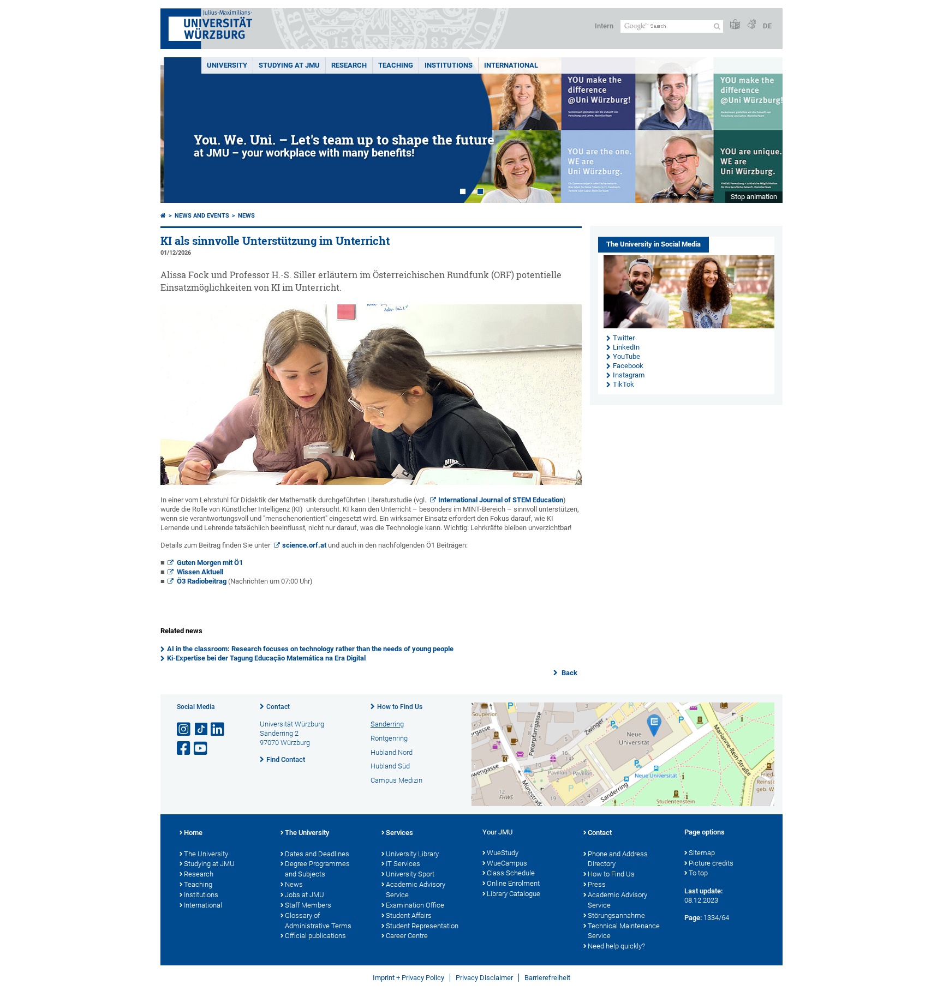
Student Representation (422, 926)
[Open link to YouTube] (201, 748)
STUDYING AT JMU (289, 65)
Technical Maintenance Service (624, 931)
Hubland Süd (390, 766)
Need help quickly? (616, 946)
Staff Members (308, 905)
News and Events (202, 215)
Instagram (628, 375)
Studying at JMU (209, 864)
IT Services (403, 864)
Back (568, 673)
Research (198, 874)
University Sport (410, 874)
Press (597, 884)
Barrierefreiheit (547, 978)
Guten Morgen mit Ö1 (210, 562)
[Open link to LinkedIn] (218, 729)
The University (206, 854)
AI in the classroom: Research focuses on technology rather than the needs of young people (310, 649)
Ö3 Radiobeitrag (201, 581)
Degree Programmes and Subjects (317, 869)
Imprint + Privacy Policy (408, 978)
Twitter (624, 338)
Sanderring (387, 724)
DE (767, 26)
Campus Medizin (396, 780)
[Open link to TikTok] (201, 729)
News (246, 215)
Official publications (315, 936)
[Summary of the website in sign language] (751, 25)
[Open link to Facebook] (184, 748)
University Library (412, 854)
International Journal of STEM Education (500, 500)
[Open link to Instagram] (184, 729)
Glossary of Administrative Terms (318, 920)
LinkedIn (626, 347)
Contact (278, 707)
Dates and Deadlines (317, 854)
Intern (604, 26)
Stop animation (754, 197)
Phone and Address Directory (618, 859)
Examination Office (415, 905)
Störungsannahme (616, 915)
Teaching (395, 65)
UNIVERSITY (227, 65)
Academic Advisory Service (415, 889)
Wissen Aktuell (200, 572)
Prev (179, 130)
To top (698, 873)
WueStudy (502, 853)
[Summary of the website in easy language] (735, 25)
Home (193, 832)
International (511, 65)
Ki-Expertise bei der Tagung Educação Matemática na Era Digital (266, 658)
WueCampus (507, 863)
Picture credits (711, 863)
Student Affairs (409, 915)
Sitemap (702, 853)
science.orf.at (304, 545)
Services (399, 832)
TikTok (623, 384)
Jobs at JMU (304, 895)
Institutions (201, 895)
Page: (693, 918)
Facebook (628, 366)
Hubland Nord (392, 752)
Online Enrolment (513, 883)
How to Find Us (399, 707)
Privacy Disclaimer (484, 978)
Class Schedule (511, 873)
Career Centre (407, 936)
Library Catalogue (513, 894)
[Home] (163, 215)
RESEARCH (349, 65)
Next (763, 130)
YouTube (626, 356)
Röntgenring (389, 738)
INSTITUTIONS (449, 65)
